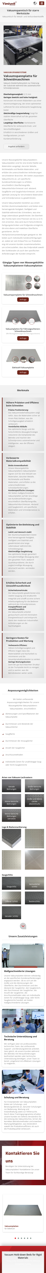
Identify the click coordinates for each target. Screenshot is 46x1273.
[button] (15, 1238)
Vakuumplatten (11, 1227)
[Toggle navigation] (41, 3)
